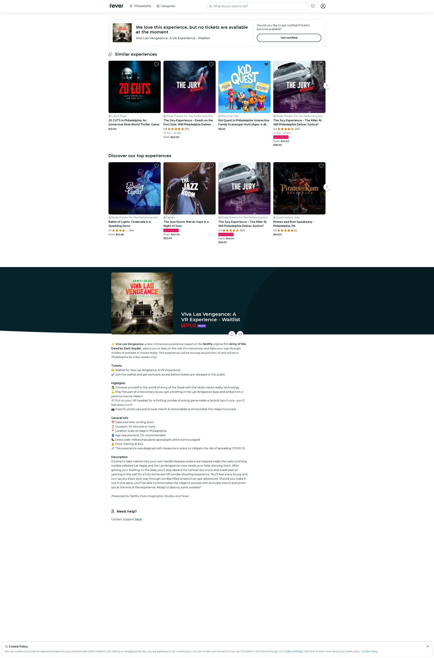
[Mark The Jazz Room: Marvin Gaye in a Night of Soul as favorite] (211, 166)
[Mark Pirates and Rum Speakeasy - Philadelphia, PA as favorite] (321, 166)
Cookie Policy (370, 651)
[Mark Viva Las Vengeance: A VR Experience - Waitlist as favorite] (240, 334)
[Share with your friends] (232, 334)
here (138, 519)
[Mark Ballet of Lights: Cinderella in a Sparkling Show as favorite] (156, 166)
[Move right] (326, 85)
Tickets (288, 332)
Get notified (289, 37)
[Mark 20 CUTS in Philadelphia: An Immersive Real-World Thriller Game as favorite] (156, 64)
